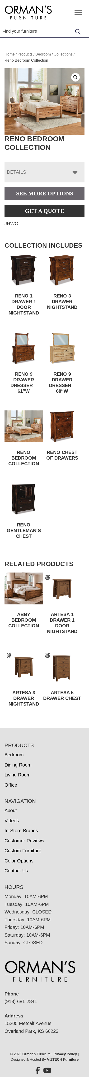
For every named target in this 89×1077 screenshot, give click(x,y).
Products (25, 54)
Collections (63, 54)
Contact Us (16, 870)
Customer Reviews (24, 840)
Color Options (19, 860)
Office (11, 785)
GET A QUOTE (44, 211)
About (11, 810)
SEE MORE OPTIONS (44, 193)
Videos (12, 820)
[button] (75, 77)
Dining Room (18, 764)
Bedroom (43, 54)
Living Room (18, 774)
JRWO (12, 223)
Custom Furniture (23, 850)
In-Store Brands (21, 830)
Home (10, 54)
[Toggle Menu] (78, 12)
